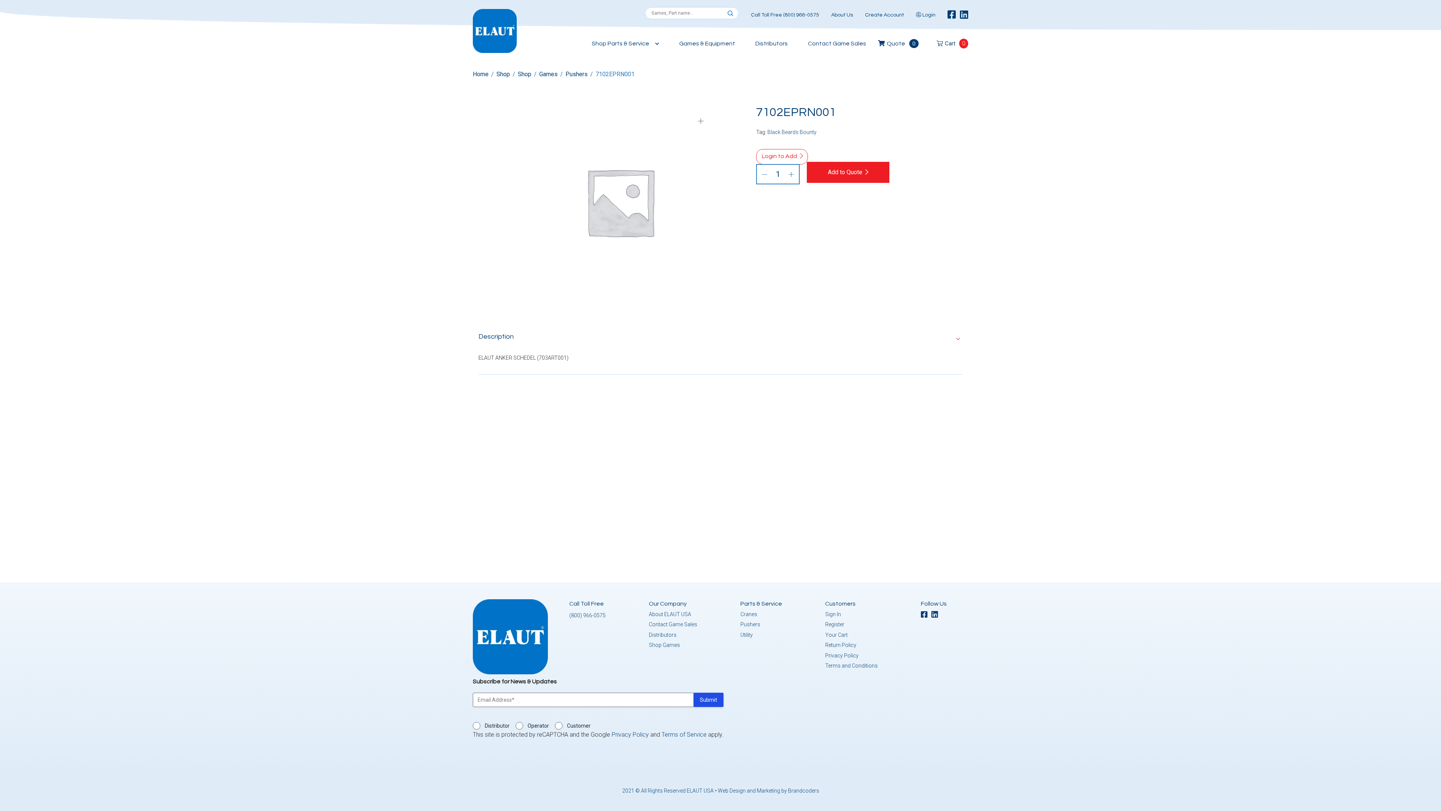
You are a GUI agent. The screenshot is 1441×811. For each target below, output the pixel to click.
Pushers (577, 74)
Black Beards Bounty (792, 132)
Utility (746, 635)
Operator (538, 726)
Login (928, 15)
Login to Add (779, 156)
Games (548, 74)
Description (496, 336)
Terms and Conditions (851, 666)
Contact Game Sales (837, 44)
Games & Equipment (707, 44)
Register (834, 624)
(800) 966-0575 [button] (587, 615)
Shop (503, 74)
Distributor (497, 726)
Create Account (884, 15)
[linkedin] (964, 15)
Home (481, 74)
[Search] (730, 13)
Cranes (748, 614)
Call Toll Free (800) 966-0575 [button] (785, 15)
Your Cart (836, 635)
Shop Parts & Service (620, 44)
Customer (579, 726)
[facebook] (952, 15)
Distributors (771, 44)
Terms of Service (684, 734)
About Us (842, 15)
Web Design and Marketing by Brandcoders (768, 791)
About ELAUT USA (670, 614)
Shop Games (664, 645)
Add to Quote (845, 172)
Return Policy (840, 645)
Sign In (833, 614)
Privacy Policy (842, 656)
